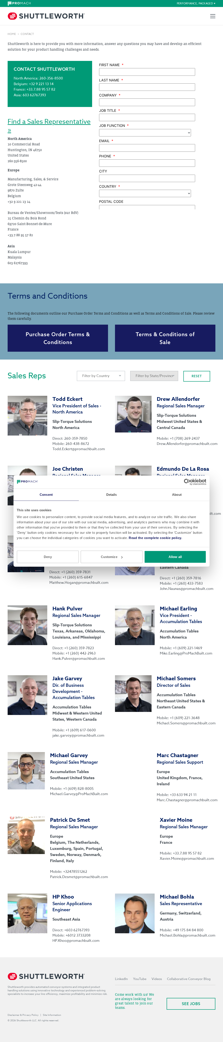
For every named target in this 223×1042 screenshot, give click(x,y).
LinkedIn (121, 979)
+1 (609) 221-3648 (185, 718)
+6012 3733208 (78, 935)
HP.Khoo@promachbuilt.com (76, 940)
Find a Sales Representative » (49, 126)
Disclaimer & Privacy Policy (23, 1015)
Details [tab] (111, 494)
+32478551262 (75, 871)
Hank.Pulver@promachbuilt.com (78, 658)
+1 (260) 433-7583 (188, 583)
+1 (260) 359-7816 (186, 578)
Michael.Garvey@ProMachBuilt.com (79, 794)
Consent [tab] (46, 494)
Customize (109, 557)
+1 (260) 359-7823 (79, 648)
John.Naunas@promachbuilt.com (186, 588)
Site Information (52, 1015)
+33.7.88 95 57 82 (187, 853)
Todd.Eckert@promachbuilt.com (78, 449)
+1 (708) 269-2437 (185, 438)
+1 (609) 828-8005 (78, 788)
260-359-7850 (75, 438)
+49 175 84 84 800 (188, 930)
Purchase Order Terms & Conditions (58, 338)
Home (12, 34)
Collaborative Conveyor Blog (189, 979)
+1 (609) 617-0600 (81, 730)
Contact (27, 34)
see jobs (191, 1003)
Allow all (175, 557)
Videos (157, 979)
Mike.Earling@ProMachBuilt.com (186, 653)
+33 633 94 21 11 (183, 794)
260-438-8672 (77, 443)
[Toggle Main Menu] (212, 16)
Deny (48, 557)
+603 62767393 (77, 930)
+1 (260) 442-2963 (81, 653)
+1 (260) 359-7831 (76, 572)
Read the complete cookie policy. (155, 538)
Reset (197, 376)
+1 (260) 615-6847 (78, 577)
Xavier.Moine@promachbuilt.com (187, 858)
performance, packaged (195, 3)
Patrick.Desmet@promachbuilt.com (79, 877)
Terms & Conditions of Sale (165, 338)
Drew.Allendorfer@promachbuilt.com (186, 443)
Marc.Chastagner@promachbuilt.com (186, 800)
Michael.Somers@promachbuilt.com (186, 723)
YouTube (139, 979)
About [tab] (177, 494)
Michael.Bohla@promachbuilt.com (187, 935)
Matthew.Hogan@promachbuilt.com (78, 582)
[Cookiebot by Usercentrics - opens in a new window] (187, 482)
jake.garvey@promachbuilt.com (78, 735)
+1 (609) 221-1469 (187, 648)
